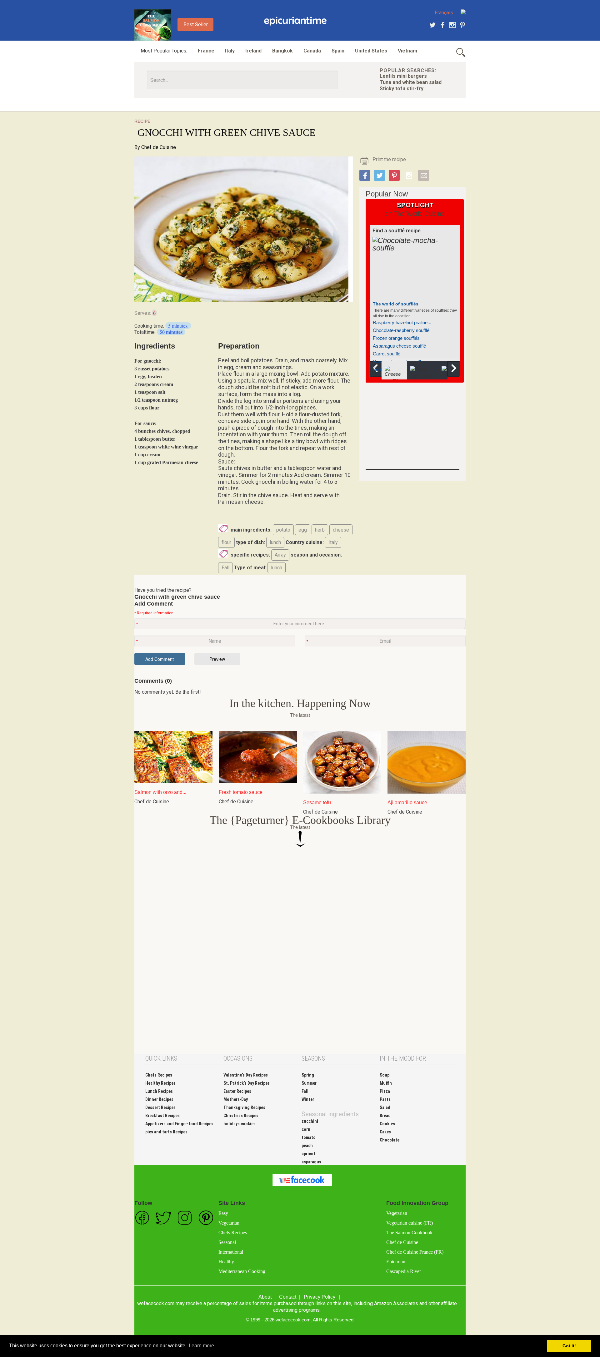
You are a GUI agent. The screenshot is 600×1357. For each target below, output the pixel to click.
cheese (341, 530)
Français (444, 13)
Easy (223, 1213)
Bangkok (282, 51)
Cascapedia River (403, 1271)
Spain (338, 51)
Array (280, 555)
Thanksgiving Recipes (244, 1107)
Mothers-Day (235, 1099)
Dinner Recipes (159, 1099)
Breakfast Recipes (162, 1115)
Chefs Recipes (158, 1074)
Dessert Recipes (160, 1107)
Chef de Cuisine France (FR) (414, 1252)
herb (320, 530)
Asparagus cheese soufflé (399, 346)
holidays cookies (239, 1123)
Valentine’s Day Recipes (245, 1074)
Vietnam (407, 51)
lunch (275, 542)
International (230, 1252)
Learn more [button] (201, 1345)
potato (283, 530)
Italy (230, 51)
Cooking (295, 21)
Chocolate (389, 1139)
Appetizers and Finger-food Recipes (179, 1123)
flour (226, 542)
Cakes (385, 1131)
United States (371, 51)
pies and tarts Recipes (166, 1131)
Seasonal (227, 1242)
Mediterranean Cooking (241, 1271)
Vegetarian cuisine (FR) (409, 1223)
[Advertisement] (412, 431)
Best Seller (195, 24)
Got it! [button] (569, 1345)
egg (302, 530)
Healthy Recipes (160, 1083)
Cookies (387, 1123)
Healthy (226, 1261)
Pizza (385, 1091)
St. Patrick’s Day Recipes (246, 1083)
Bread (385, 1115)
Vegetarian (228, 1223)
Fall (225, 568)
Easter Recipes (237, 1091)
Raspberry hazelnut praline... (402, 322)
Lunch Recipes (159, 1091)
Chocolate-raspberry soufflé (401, 330)
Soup (384, 1074)
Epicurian (395, 1261)
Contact (287, 1297)
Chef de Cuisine (158, 147)
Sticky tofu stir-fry (401, 89)
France (206, 51)
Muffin (386, 1083)
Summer (309, 1083)
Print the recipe (389, 159)
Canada (312, 51)
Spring (308, 1074)
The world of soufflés (395, 303)
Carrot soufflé (386, 353)
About (265, 1297)
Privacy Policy (319, 1297)
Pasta (385, 1099)
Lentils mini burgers (403, 76)
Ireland (253, 51)
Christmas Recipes (240, 1115)
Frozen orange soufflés (396, 338)
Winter (308, 1099)
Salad (385, 1107)
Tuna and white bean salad (411, 82)
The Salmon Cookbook (409, 1232)
